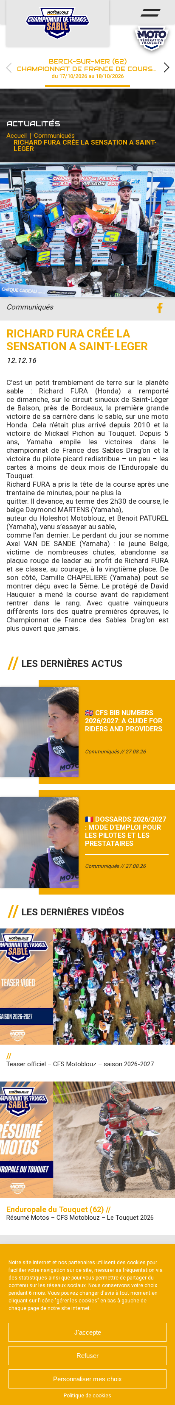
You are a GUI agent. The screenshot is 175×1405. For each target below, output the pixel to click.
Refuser (87, 1355)
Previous (8, 68)
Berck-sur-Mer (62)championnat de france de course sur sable (96, 68)
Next (166, 68)
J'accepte (87, 1332)
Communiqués (54, 135)
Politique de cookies (87, 1396)
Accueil (16, 135)
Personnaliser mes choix (87, 1379)
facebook (159, 308)
